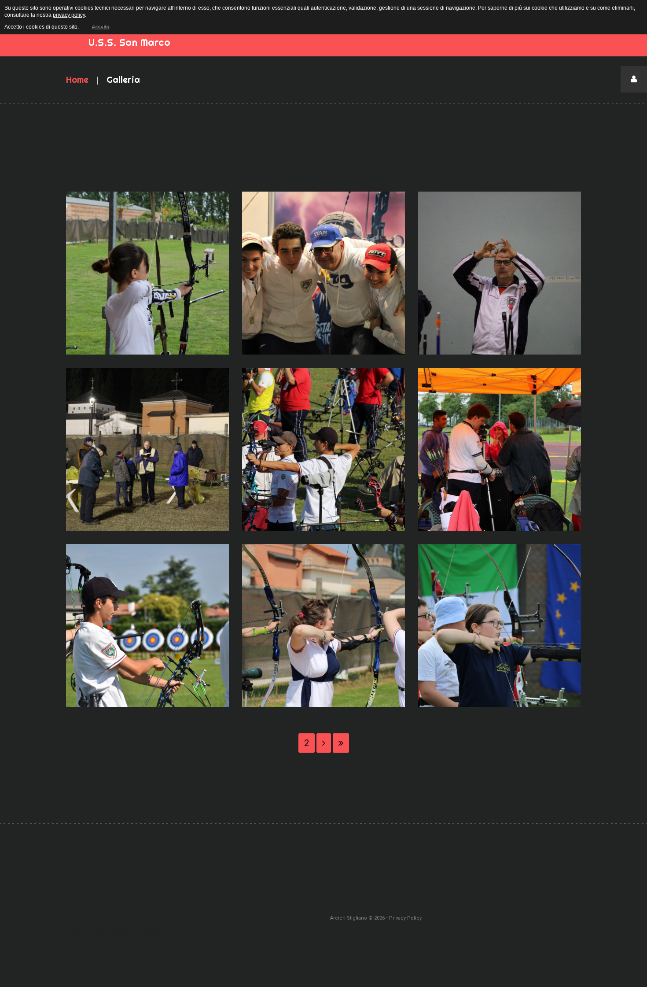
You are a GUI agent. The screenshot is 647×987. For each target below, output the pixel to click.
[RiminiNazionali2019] (323, 273)
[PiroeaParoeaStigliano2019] (147, 449)
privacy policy (69, 15)
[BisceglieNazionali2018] (323, 449)
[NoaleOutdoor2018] (499, 449)
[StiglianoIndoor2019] (499, 273)
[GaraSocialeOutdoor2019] (147, 273)
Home (77, 79)
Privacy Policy (405, 918)
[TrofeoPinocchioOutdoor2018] (499, 625)
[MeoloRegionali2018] (147, 625)
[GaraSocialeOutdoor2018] (323, 625)
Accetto (100, 27)
